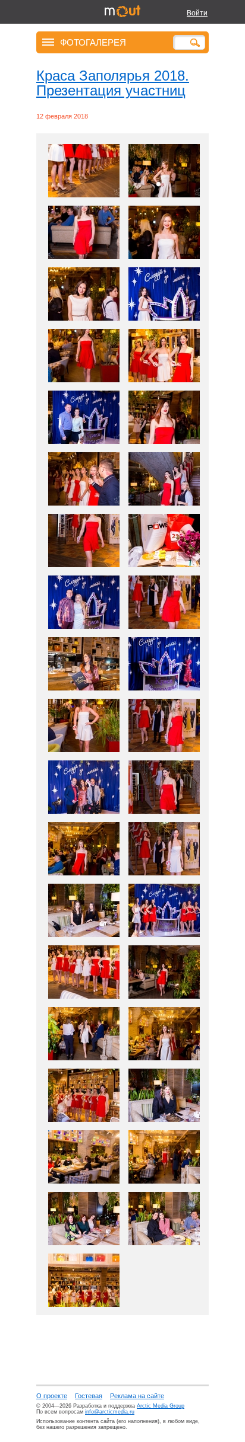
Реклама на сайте (137, 1395)
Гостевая (88, 1395)
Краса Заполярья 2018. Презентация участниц (112, 83)
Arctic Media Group (160, 1406)
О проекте (51, 1395)
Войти (197, 13)
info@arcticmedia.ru (109, 1412)
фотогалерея (93, 42)
